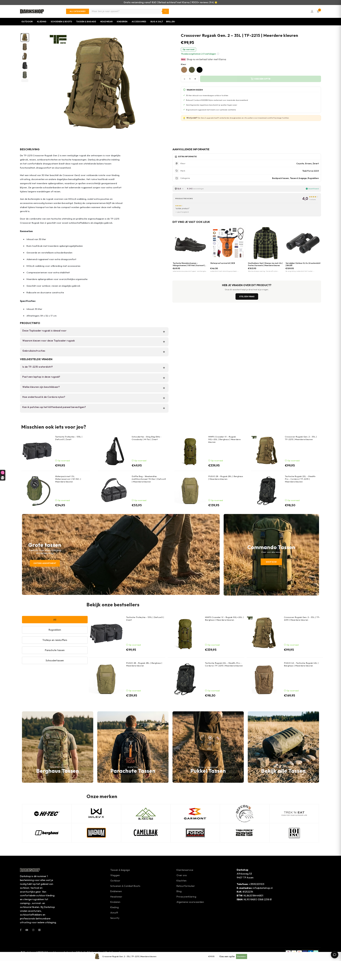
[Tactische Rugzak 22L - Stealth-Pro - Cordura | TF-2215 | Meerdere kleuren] (267, 491)
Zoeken (165, 11)
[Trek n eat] (294, 813)
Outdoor (27, 21)
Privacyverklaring (186, 896)
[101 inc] (294, 832)
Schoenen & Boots (61, 21)
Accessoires (139, 21)
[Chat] (334, 954)
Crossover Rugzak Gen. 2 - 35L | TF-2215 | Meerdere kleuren (301, 438)
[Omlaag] (24, 80)
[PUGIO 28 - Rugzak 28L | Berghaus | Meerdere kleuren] (190, 491)
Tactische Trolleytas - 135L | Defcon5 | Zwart (68, 438)
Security (114, 918)
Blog (179, 891)
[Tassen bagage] (283, 747)
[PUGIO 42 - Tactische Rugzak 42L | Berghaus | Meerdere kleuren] (264, 679)
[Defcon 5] (244, 813)
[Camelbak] (145, 832)
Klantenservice (184, 869)
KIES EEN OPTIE (262, 79)
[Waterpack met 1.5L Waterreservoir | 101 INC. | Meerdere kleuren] (37, 491)
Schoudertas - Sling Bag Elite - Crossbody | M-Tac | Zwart (146, 438)
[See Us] (33, 929)
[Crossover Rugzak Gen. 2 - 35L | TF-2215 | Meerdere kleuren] (267, 451)
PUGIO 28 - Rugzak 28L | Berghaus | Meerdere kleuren (225, 477)
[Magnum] (96, 832)
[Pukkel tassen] (208, 747)
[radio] (184, 70)
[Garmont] (195, 813)
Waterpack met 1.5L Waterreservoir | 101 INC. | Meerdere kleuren (68, 479)
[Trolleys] (121, 554)
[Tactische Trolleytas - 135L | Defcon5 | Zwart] (37, 451)
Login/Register (312, 11)
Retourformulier (185, 885)
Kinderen (122, 21)
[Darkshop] (32, 11)
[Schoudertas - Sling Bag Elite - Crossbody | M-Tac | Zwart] (113, 451)
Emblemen (116, 891)
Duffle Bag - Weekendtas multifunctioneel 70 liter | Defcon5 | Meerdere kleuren (149, 479)
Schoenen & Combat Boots (125, 885)
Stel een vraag (246, 296)
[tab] (25, 37)
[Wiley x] (96, 813)
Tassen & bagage (120, 869)
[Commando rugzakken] (271, 555)
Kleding (41, 21)
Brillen (170, 21)
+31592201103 (256, 884)
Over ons (181, 875)
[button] (218, 53)
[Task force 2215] (244, 832)
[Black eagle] (145, 813)
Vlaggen (115, 875)
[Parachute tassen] (133, 747)
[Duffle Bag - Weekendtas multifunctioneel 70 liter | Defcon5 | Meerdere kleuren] (113, 491)
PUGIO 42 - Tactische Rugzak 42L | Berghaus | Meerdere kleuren (301, 664)
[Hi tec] (46, 813)
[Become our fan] (20, 929)
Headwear (106, 21)
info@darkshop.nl (263, 887)
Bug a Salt (157, 21)
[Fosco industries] (195, 832)
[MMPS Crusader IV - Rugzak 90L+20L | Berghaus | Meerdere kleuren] (190, 451)
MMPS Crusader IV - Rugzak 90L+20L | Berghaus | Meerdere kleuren (224, 439)
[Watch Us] (26, 929)
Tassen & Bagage (86, 21)
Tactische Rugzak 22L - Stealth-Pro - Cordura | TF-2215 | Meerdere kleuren (300, 479)
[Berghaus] (57, 747)
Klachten (181, 880)
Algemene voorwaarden (190, 901)
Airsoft (114, 912)
